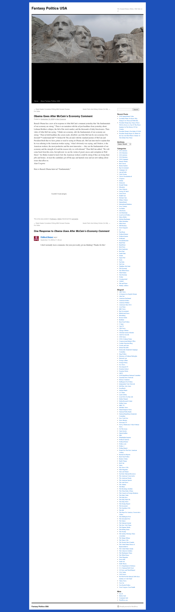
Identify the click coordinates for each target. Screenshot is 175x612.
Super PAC (122, 258)
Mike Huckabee (123, 221)
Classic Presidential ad (125, 176)
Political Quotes (123, 236)
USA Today (122, 572)
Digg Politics (123, 354)
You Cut (121, 583)
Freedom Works (123, 371)
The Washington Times (125, 553)
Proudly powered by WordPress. (129, 606)
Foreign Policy (123, 362)
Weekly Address (123, 285)
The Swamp (122, 531)
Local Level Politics (124, 215)
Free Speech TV (123, 367)
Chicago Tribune (123, 330)
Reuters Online (123, 459)
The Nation (122, 521)
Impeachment (123, 202)
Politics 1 (121, 446)
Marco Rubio (123, 217)
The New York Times (125, 525)
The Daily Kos (123, 497)
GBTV (121, 373)
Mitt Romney (123, 225)
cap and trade (123, 172)
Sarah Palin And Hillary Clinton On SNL (96, 109)
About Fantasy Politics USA (50, 101)
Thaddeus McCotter (124, 266)
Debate (121, 181)
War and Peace (123, 283)
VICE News (122, 574)
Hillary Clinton (123, 200)
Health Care (122, 196)
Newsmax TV (123, 422)
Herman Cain (123, 198)
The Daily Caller (123, 495)
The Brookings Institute (125, 489)
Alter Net (121, 296)
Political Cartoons (124, 439)
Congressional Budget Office (127, 341)
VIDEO (59, 219)
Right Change (123, 461)
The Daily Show (123, 502)
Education (122, 187)
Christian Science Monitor (126, 332)
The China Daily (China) (126, 491)
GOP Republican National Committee (129, 375)
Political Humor (47, 237)
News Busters (123, 420)
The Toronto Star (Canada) (126, 542)
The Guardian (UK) (124, 508)
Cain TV (121, 326)
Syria (120, 260)
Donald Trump (123, 185)
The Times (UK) (124, 540)
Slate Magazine (123, 469)
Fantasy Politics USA (49, 8)
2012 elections (123, 151)
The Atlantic (122, 484)
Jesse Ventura (123, 206)
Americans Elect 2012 (125, 305)
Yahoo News (123, 581)
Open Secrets (123, 431)
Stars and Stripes (124, 472)
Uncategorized (123, 279)
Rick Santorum (123, 249)
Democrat (122, 183)
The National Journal (125, 523)
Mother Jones (123, 403)
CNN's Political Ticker (125, 339)
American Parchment (125, 298)
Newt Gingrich (123, 228)
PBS (120, 435)
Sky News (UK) (124, 467)
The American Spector (125, 480)
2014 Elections (123, 153)
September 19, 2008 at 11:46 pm (51, 240)
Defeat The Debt (123, 347)
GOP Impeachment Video (126, 116)
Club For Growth (124, 335)
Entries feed (122, 596)
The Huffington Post (125, 516)
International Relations (125, 204)
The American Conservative (127, 476)
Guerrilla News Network (126, 377)
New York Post (123, 418)
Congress (122, 178)
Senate (121, 255)
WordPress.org (123, 600)
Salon (120, 465)
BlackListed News (124, 313)
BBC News (122, 309)
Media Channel (123, 399)
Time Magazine (123, 557)
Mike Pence (122, 223)
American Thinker (124, 303)
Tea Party (121, 262)
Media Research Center (125, 401)
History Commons (124, 380)
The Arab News (123, 482)
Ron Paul (121, 251)
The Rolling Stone (124, 529)
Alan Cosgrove (61, 119)
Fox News (122, 365)
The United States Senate (126, 549)
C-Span (121, 324)
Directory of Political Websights (128, 356)
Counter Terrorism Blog (126, 343)
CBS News (122, 328)
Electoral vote (123, 358)
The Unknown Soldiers (125, 551)
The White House (124, 270)
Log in (121, 594)
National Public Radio (125, 412)
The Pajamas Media (124, 527)
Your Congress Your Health (127, 587)
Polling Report (123, 448)
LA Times (122, 392)
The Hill (121, 510)
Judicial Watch (123, 390)
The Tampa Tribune (124, 538)
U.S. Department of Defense (127, 566)
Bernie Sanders (123, 166)
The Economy (123, 268)
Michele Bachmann (124, 219)
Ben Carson (122, 163)
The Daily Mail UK (124, 499)
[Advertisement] (87, 81)
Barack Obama (123, 161)
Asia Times (122, 307)
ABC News (122, 292)
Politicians (53, 219)
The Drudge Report (124, 504)
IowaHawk (122, 388)
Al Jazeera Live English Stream (128, 294)
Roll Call (121, 463)
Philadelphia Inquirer (125, 437)
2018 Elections (123, 157)
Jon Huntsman (123, 213)
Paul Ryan (122, 232)
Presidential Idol (123, 240)
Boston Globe (123, 317)
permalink (75, 219)
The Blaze (122, 487)
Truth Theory (123, 564)
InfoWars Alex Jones (125, 386)
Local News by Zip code (126, 397)
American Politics (124, 300)
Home (36, 101)
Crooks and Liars (124, 345)
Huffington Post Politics (126, 382)
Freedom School (123, 369)
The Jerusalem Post (124, 519)
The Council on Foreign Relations (128, 493)
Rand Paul (122, 243)
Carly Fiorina (123, 174)
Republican (122, 245)
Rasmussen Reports (124, 454)
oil (120, 230)
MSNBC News (123, 407)
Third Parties (122, 273)
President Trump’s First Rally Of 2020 (130, 131)
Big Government (124, 168)
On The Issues (123, 429)
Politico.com (122, 444)
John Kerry (122, 210)
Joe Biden (122, 208)
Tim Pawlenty (123, 275)
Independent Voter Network (127, 384)
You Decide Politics (124, 585)
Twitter (121, 277)
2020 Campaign (123, 159)
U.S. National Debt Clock (126, 568)
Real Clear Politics (124, 457)
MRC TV (122, 405)
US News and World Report (127, 570)
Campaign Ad (123, 170)
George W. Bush (124, 191)
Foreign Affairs (123, 360)
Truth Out (122, 561)
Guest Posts (122, 193)
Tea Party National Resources (127, 474)
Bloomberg (122, 315)
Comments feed (123, 598)
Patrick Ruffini (123, 433)
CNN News (122, 337)
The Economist (123, 506)
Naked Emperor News (125, 409)
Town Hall (122, 559)
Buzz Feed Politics (124, 322)
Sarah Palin (122, 253)
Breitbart (121, 320)
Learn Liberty (123, 395)
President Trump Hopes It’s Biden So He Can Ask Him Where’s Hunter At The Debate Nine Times (129, 135)
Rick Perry (122, 247)
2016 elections (123, 155)
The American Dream (125, 478)
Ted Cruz (121, 264)
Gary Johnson (123, 189)
